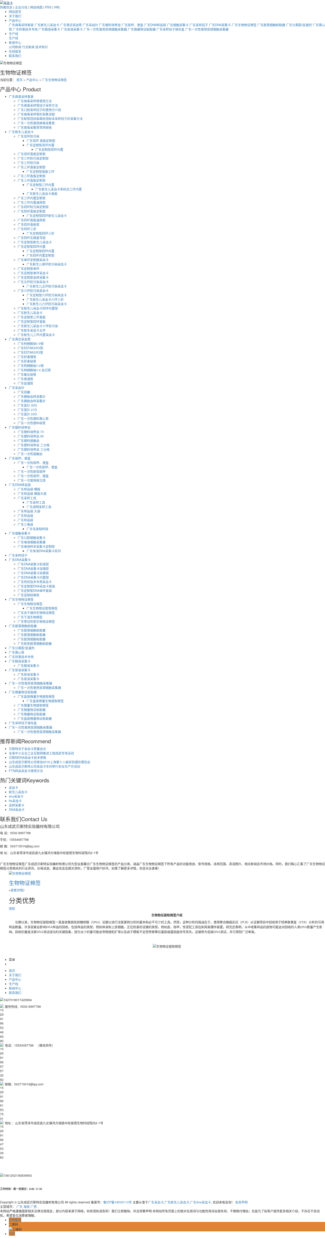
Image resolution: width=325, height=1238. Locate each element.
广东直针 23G (27, 414)
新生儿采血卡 (18, 792)
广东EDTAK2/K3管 (30, 348)
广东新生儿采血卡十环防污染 (38, 326)
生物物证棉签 (25, 882)
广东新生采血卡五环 (32, 330)
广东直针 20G (27, 405)
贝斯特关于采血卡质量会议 (27, 748)
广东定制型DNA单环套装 (35, 590)
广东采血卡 (156, 1202)
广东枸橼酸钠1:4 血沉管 (34, 370)
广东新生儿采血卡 (46, 24)
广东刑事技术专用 (25, 29)
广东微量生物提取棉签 (33, 705)
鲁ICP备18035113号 (117, 1202)
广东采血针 (90, 24)
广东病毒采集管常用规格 (35, 127)
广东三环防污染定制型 (33, 158)
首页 (19, 79)
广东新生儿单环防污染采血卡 (47, 264)
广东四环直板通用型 (32, 220)
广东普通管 (25, 378)
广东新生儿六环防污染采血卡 (47, 304)
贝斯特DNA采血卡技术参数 (27, 757)
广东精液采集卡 (49, 29)
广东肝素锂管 (27, 356)
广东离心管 (16, 652)
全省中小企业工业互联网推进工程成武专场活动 (41, 753)
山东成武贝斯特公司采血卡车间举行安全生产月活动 (44, 766)
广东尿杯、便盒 (132, 24)
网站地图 (36, 7)
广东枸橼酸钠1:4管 (31, 365)
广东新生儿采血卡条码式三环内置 (58, 189)
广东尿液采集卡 (72, 29)
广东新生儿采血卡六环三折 (45, 299)
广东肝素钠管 (27, 361)
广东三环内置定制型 (32, 198)
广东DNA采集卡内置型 (33, 577)
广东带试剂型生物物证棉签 (36, 621)
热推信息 (6, 7)
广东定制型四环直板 (32, 321)
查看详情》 (18, 890)
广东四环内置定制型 (40, 255)
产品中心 (15, 20)
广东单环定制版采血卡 (33, 259)
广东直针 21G (27, 409)
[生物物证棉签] (20, 872)
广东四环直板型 (28, 224)
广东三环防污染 (28, 162)
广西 (34, 1206)
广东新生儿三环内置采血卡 (36, 334)
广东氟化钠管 (27, 374)
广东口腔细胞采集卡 (32, 537)
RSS (48, 7)
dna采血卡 (16, 796)
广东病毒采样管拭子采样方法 (38, 105)
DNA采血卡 (17, 809)
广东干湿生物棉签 (30, 617)
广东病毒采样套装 (21, 24)
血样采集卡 (16, 805)
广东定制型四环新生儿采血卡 (47, 215)
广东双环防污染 (28, 136)
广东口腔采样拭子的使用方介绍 (39, 109)
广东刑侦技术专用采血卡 (35, 581)
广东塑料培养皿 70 (31, 431)
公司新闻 (15, 47)
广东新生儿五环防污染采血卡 (47, 286)
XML (57, 7)
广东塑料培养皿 (110, 24)
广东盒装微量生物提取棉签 (36, 696)
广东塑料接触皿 (28, 440)
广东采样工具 (27, 498)
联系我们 (15, 55)
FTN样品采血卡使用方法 (26, 770)
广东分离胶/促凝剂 (299, 24)
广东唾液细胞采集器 (32, 542)
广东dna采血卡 (200, 1202)
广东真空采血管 (71, 24)
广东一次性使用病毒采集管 (36, 123)
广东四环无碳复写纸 (32, 237)
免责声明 (241, 1202)
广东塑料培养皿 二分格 (34, 445)
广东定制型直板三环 (40, 171)
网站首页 (15, 11)
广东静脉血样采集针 (32, 396)
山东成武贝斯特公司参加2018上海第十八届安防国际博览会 (49, 762)
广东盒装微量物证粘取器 (35, 718)
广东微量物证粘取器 (142, 29)
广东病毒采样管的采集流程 (36, 114)
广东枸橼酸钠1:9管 (31, 343)
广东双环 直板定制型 (41, 140)
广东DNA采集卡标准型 (33, 564)
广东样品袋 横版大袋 (32, 493)
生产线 (13, 33)
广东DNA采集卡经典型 (33, 573)
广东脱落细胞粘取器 (271, 24)
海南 (26, 1206)
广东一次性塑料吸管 (32, 423)
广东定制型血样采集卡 (33, 277)
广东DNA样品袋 (155, 24)
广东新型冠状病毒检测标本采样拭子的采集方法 (50, 118)
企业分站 (21, 7)
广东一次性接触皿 (30, 453)
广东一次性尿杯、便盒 (33, 462)
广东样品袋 (25, 515)
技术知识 (41, 47)
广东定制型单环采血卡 (33, 273)
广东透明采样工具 (39, 506)
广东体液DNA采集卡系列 (44, 551)
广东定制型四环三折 (40, 233)
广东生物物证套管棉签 (42, 608)
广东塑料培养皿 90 (31, 436)
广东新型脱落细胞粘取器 (35, 643)
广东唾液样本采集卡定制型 (36, 546)
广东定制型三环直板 (32, 317)
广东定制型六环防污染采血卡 (47, 295)
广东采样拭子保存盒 (170, 29)
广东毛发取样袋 (37, 528)
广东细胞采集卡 (178, 24)
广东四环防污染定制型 (33, 206)
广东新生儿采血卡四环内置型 (38, 308)
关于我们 (15, 16)
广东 (19, 1206)
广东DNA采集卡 (220, 24)
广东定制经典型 (28, 595)
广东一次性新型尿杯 (32, 471)
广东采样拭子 (198, 24)
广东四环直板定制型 (32, 211)
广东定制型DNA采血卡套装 (36, 586)
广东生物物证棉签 (244, 24)
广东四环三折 (27, 229)
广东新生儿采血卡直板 (42, 193)
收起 (12, 908)
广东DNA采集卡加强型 (33, 568)
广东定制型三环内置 (40, 184)
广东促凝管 (25, 383)
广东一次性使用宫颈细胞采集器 (105, 29)
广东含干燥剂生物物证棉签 (36, 612)
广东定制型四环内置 (32, 246)
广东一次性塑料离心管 (33, 418)
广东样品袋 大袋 (29, 511)
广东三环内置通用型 (32, 202)
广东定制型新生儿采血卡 (35, 242)
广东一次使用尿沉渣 (32, 480)
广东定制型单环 (28, 268)
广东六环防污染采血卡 (33, 290)
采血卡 (13, 787)
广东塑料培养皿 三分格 (34, 449)
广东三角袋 (25, 524)
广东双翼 (24, 392)
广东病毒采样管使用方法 (35, 101)
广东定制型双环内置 (40, 145)
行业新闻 (28, 47)
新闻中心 (15, 42)
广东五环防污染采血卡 (33, 281)
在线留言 (15, 51)
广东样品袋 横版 (29, 489)
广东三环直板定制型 (32, 167)
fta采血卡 (15, 800)
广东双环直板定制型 (32, 154)
